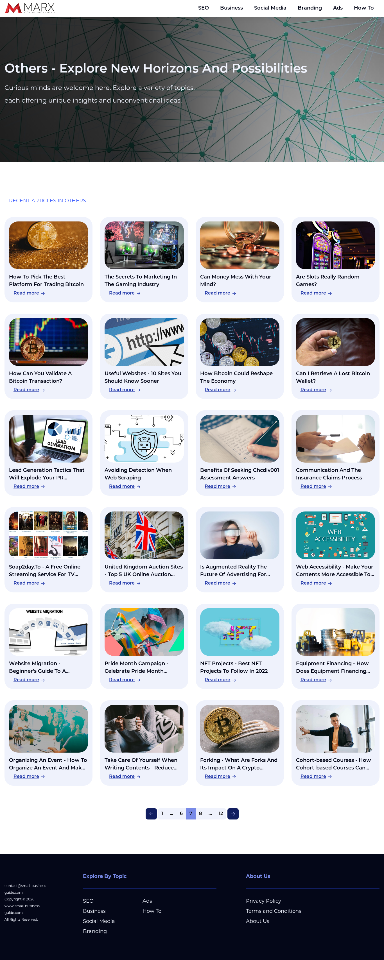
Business (231, 8)
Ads (338, 8)
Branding (310, 8)
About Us (257, 921)
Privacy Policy (263, 901)
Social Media (270, 8)
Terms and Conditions (273, 911)
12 (221, 814)
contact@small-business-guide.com (26, 889)
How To (364, 8)
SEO (203, 8)
